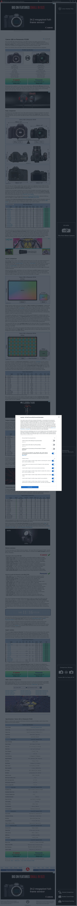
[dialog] (38, 453)
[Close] (59, 417)
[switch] (53, 440)
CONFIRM (30, 487)
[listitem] (38, 438)
